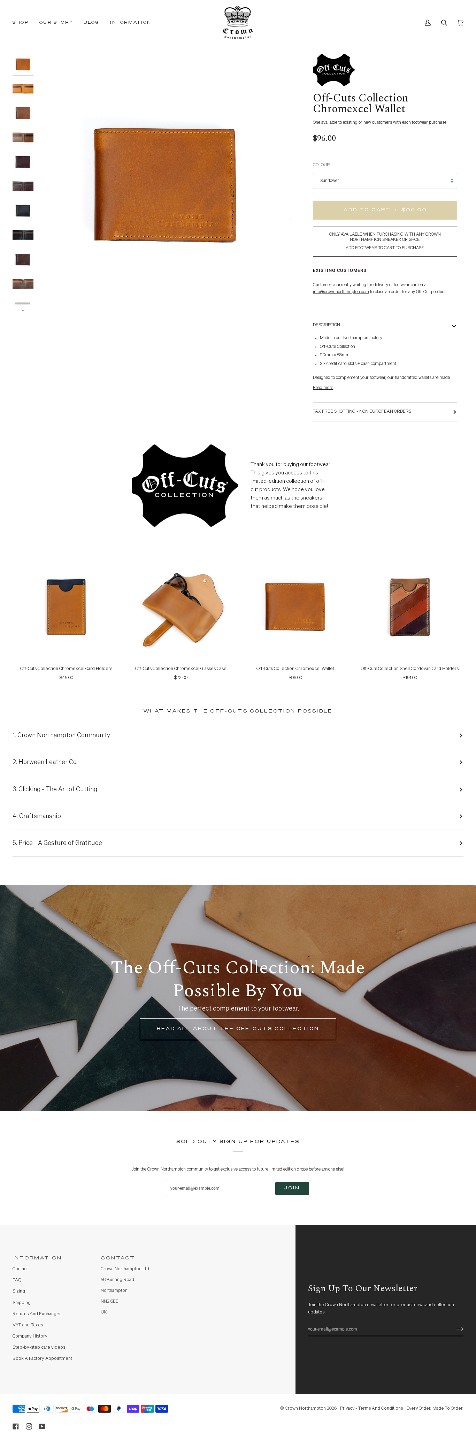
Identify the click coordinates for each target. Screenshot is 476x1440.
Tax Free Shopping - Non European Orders (362, 411)
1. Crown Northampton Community (61, 735)
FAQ (17, 1280)
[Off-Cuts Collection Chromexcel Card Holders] (66, 606)
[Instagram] (29, 1426)
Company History (30, 1336)
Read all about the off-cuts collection (238, 1029)
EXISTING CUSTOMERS (340, 270)
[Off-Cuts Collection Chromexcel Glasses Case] (181, 606)
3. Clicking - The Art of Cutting (55, 789)
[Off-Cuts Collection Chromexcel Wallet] (295, 606)
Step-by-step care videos (39, 1347)
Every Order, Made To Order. (434, 1408)
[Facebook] (16, 1426)
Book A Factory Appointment (42, 1358)
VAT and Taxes (28, 1325)
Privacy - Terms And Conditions (371, 1408)
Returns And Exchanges (37, 1314)
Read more (323, 388)
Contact (20, 1269)
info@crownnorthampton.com (341, 292)
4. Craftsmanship (37, 816)
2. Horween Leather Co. (45, 762)
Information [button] (37, 1258)
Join (292, 1188)
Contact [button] (118, 1258)
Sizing (19, 1291)
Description (326, 325)
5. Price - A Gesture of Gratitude (57, 843)
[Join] (454, 1329)
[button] (23, 22)
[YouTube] (42, 1426)
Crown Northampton (305, 1408)
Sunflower (329, 180)
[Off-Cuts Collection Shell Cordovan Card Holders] (410, 606)
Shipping (22, 1303)
